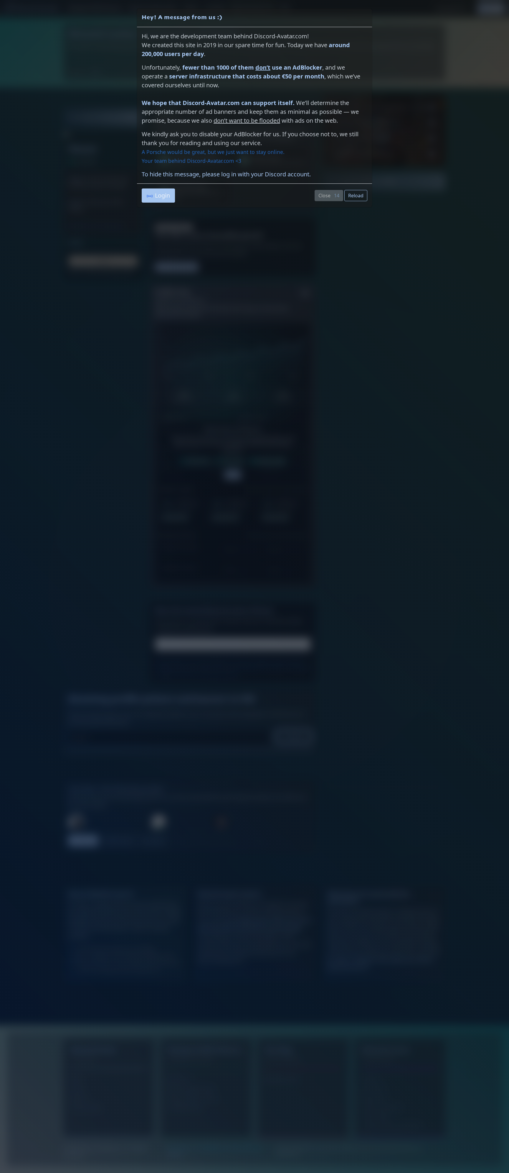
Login (162, 195)
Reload (355, 195)
